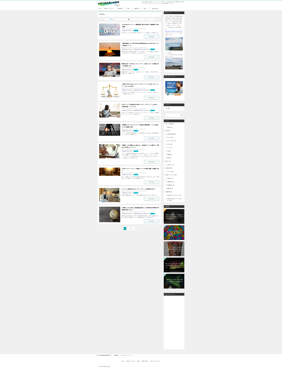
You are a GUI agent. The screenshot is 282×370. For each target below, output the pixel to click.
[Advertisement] (174, 323)
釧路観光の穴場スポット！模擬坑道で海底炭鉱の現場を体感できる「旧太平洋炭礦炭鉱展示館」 (174, 216)
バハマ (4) (169, 147)
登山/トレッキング (108, 8)
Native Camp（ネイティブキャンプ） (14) (175, 199)
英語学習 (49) (169, 191)
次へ (131, 228)
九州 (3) (169, 151)
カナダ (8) (169, 144)
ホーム (99, 8)
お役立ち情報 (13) (171, 134)
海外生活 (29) (169, 168)
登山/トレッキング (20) (171, 174)
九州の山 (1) (170, 178)
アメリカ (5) (170, 137)
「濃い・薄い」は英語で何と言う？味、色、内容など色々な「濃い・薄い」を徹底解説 (174, 232)
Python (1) (169, 127)
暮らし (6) (168, 161)
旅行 (128, 8)
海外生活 (137, 8)
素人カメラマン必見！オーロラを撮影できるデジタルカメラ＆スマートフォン (174, 265)
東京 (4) (169, 157)
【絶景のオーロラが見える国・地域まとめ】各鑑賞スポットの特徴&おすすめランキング (174, 281)
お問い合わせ (155, 8)
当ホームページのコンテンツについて (174, 31)
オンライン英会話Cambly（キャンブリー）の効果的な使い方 (138, 189)
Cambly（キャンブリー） (127, 30)
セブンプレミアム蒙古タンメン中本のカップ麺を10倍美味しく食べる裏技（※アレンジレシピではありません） (174, 249)
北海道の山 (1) (170, 181)
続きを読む (151, 36)
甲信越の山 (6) (170, 185)
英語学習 (120, 8)
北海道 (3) (169, 154)
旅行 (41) (168, 130)
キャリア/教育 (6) (170, 123)
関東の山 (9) (170, 188)
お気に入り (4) (170, 164)
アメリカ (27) (170, 171)
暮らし (145, 8)
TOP (105, 355)
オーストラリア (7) (171, 140)
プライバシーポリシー (155, 361)
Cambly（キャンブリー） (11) (174, 195)
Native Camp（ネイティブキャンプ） (141, 49)
